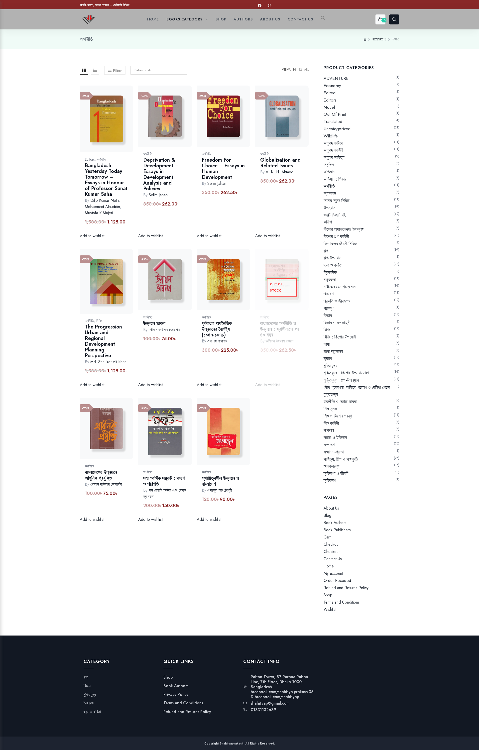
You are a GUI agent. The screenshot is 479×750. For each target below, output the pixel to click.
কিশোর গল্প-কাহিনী (336, 236)
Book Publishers (337, 530)
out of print (335, 114)
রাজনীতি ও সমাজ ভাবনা (340, 401)
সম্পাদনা (329, 444)
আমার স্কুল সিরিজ (337, 200)
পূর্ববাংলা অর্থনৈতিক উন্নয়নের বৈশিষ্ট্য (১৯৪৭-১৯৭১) (217, 329)
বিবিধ (99, 320)
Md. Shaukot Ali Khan (108, 362)
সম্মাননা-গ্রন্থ (334, 452)
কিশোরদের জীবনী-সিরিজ (340, 243)
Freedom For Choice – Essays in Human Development (223, 168)
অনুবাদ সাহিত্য (334, 157)
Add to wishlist (99, 124)
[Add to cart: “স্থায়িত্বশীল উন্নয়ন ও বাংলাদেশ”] (242, 436)
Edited (330, 93)
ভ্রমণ (328, 358)
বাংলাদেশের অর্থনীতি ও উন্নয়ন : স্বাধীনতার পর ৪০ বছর (279, 329)
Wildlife (331, 136)
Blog (327, 515)
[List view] (95, 70)
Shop (328, 595)
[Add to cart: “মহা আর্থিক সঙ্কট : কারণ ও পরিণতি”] (183, 436)
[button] (323, 19)
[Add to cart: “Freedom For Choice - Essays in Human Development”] (242, 121)
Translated (333, 121)
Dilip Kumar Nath (104, 200)
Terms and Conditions (342, 602)
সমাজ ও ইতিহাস (335, 437)
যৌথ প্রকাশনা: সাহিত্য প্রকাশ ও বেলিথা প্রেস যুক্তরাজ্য (357, 391)
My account (333, 573)
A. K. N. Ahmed (279, 172)
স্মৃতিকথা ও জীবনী (336, 473)
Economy (332, 85)
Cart (327, 537)
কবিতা (328, 222)
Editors (90, 159)
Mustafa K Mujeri (99, 213)
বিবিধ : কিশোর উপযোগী (340, 337)
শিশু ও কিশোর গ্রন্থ (338, 416)
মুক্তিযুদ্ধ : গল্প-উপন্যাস (341, 380)
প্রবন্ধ (328, 308)
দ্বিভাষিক (330, 272)
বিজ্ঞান (328, 315)
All (306, 69)
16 (294, 69)
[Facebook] (259, 5)
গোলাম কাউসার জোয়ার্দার (164, 329)
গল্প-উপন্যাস (332, 258)
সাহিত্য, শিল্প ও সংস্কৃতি (341, 459)
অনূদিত (329, 164)
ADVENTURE (336, 78)
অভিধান (329, 172)
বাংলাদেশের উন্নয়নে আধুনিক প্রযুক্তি (101, 475)
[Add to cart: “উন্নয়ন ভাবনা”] (183, 284)
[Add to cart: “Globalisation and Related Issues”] (300, 121)
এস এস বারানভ (217, 341)
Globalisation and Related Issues (280, 163)
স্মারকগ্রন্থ (332, 466)
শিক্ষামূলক (330, 409)
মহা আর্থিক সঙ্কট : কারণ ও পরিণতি (164, 481)
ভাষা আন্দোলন (333, 351)
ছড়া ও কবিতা (333, 265)
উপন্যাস (329, 208)
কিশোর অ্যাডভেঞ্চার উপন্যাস (344, 229)
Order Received (337, 580)
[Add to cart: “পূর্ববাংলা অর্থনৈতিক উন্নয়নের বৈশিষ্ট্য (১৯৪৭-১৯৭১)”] (242, 284)
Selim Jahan (158, 195)
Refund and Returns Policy (346, 588)
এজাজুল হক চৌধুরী (219, 490)
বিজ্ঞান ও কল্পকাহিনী (337, 323)
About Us (331, 508)
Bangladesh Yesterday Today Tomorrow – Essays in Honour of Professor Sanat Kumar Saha (106, 180)
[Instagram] (270, 5)
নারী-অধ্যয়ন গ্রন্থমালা (340, 287)
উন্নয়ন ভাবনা (154, 323)
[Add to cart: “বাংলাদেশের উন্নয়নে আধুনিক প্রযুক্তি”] (125, 433)
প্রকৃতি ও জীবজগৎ (337, 301)
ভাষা (327, 344)
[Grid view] (84, 70)
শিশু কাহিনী (331, 423)
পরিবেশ (329, 294)
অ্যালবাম (330, 193)
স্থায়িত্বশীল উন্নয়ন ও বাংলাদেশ (220, 481)
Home (329, 566)
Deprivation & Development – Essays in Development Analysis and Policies (161, 174)
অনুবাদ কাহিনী (333, 150)
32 (300, 69)
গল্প (326, 251)
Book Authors (335, 523)
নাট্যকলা (330, 279)
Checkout (332, 544)
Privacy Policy (175, 694)
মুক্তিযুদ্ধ (330, 365)
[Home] (364, 39)
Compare (112, 124)
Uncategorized (337, 128)
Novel (329, 107)
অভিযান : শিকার (335, 179)
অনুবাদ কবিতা (333, 143)
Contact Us (333, 559)
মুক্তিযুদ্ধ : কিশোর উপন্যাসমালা (346, 373)
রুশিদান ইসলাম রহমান (279, 341)
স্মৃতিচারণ (330, 480)
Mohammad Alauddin (102, 207)
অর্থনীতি (101, 159)
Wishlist (330, 609)
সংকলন (329, 430)
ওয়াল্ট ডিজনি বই (335, 215)
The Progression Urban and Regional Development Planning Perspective (103, 341)
